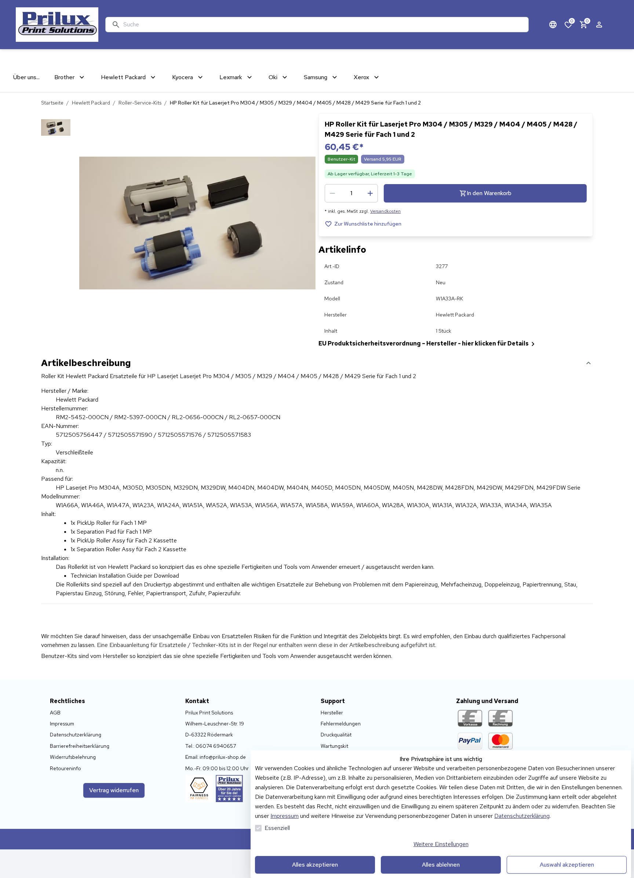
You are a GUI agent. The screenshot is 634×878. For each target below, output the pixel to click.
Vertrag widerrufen (114, 790)
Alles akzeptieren (315, 864)
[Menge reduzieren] (332, 193)
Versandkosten (385, 211)
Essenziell (277, 828)
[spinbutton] (351, 193)
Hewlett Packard (91, 102)
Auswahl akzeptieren (567, 864)
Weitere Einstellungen (441, 844)
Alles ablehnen (441, 864)
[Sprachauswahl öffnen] (553, 24)
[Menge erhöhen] (370, 193)
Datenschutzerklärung (522, 816)
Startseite (52, 102)
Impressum (284, 816)
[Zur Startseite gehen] (57, 24)
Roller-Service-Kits (140, 102)
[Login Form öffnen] (599, 24)
